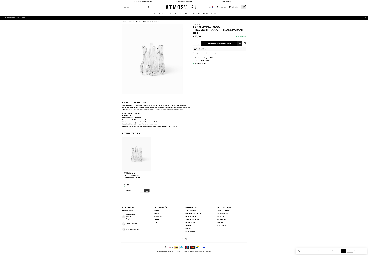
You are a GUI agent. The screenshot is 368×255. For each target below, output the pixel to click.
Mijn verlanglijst (222, 219)
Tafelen (196, 13)
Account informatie (223, 210)
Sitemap (188, 225)
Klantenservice (190, 222)
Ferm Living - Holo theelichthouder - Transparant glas (144, 22)
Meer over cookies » (359, 251)
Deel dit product (215, 53)
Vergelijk (129, 190)
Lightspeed (185, 251)
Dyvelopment (207, 251)
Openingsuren (190, 232)
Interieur (162, 13)
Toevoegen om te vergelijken (201, 53)
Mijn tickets (220, 216)
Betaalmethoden (190, 216)
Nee (350, 251)
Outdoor (172, 13)
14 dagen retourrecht (192, 219)
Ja (343, 251)
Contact (188, 228)
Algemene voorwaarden (193, 213)
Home (154, 13)
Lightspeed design (195, 251)
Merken (213, 13)
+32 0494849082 (131, 224)
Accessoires (184, 13)
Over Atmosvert (190, 210)
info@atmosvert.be (132, 229)
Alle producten (222, 225)
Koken (205, 13)
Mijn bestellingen (222, 213)
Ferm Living (197, 24)
